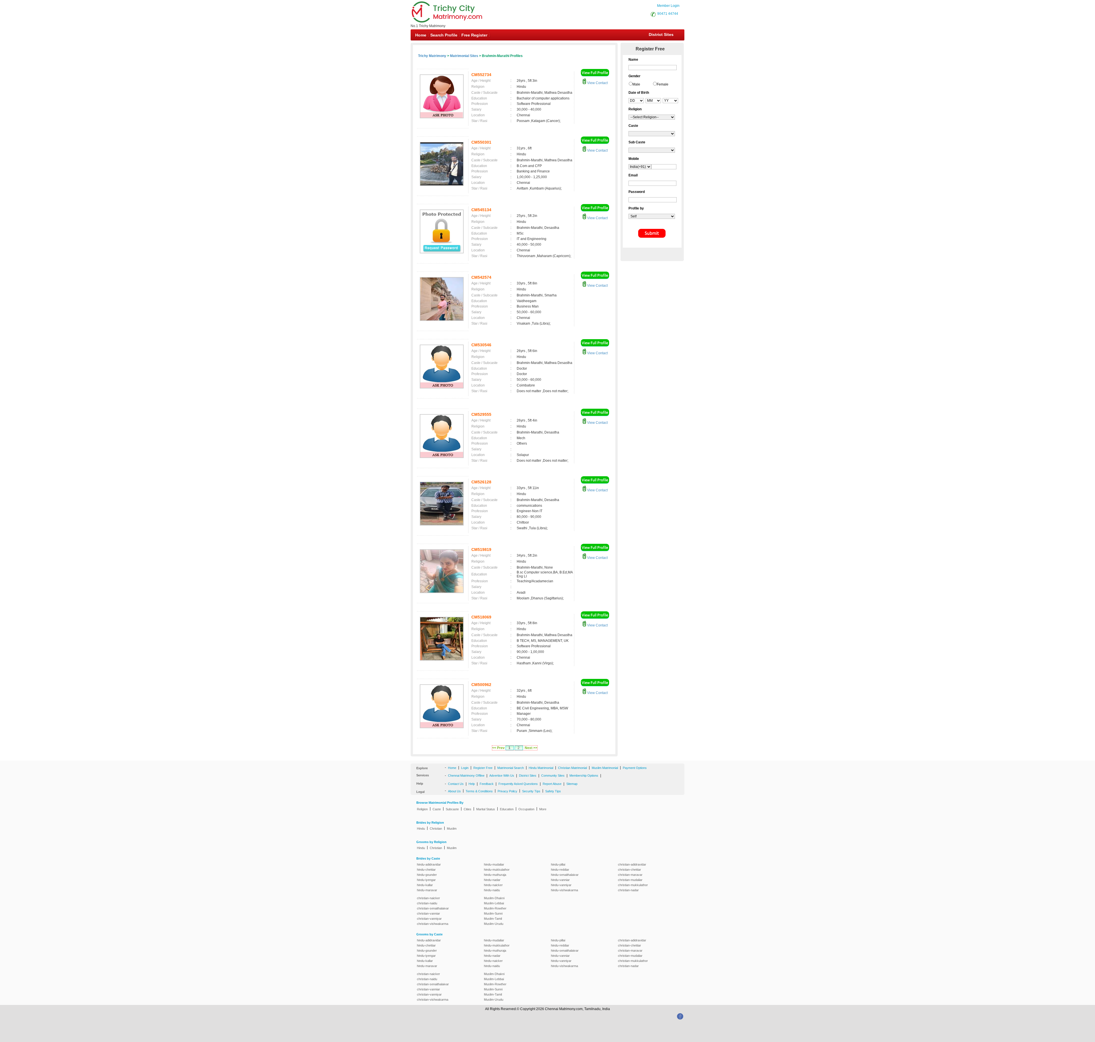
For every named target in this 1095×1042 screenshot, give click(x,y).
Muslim (452, 828)
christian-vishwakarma (432, 923)
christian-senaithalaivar (433, 908)
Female (662, 84)
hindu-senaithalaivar (565, 874)
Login (465, 768)
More (542, 809)
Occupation (526, 809)
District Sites (661, 34)
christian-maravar (630, 874)
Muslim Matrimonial (605, 768)
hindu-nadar (492, 880)
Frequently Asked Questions (518, 783)
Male (636, 84)
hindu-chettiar (426, 869)
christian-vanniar (428, 913)
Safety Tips (553, 791)
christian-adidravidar (632, 864)
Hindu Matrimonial (541, 768)
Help (472, 783)
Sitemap (571, 783)
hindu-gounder (427, 874)
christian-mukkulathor (633, 885)
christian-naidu (427, 903)
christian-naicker (428, 898)
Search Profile (443, 35)
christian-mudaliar (630, 880)
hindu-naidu (492, 890)
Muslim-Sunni (493, 913)
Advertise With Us (501, 775)
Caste (437, 809)
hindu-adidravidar (429, 864)
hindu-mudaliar (494, 864)
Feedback (487, 783)
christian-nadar (628, 890)
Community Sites (553, 775)
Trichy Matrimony (432, 56)
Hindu (421, 828)
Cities (467, 809)
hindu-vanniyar (561, 885)
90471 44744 (667, 14)
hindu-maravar (427, 890)
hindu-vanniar (560, 880)
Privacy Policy (507, 791)
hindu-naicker (493, 885)
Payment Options (635, 768)
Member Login (668, 6)
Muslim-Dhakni (494, 898)
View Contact (597, 83)
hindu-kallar (425, 885)
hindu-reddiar (560, 869)
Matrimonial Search (510, 768)
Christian (436, 828)
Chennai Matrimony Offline (466, 775)
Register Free (482, 768)
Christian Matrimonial (572, 768)
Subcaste (452, 809)
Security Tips (531, 791)
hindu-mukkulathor (497, 869)
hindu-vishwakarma (564, 890)
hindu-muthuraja (495, 874)
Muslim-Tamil (493, 918)
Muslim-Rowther (495, 908)
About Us (454, 791)
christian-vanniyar (429, 918)
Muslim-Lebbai (494, 903)
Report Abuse (552, 783)
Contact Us (456, 783)
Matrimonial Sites (464, 56)
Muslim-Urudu (493, 923)
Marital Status (485, 809)
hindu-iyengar (426, 880)
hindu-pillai (558, 864)
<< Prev (498, 748)
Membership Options (583, 775)
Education (507, 809)
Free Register (474, 35)
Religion (422, 809)
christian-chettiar (629, 869)
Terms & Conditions (479, 791)
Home (420, 35)
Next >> (531, 748)
